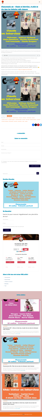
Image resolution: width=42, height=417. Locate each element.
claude (33, 117)
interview (27, 119)
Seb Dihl (20, 414)
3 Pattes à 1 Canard (8, 281)
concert (23, 119)
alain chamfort (9, 117)
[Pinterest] (38, 125)
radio (23, 121)
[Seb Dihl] (3, 2)
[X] (36, 125)
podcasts (20, 121)
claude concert (5, 119)
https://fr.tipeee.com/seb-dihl (25, 69)
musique (38, 119)
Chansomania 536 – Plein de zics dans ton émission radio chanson (18, 366)
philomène (11, 121)
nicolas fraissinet (5, 121)
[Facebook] (33, 125)
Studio (31, 414)
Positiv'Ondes (7, 279)
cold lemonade (18, 119)
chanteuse (29, 117)
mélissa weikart (33, 119)
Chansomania (7, 277)
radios (26, 121)
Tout (5, 285)
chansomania (15, 117)
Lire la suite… (18, 333)
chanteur (24, 117)
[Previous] (5, 195)
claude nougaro (11, 119)
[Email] (41, 125)
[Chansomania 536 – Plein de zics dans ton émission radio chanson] (21, 349)
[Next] (37, 195)
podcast (15, 121)
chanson (20, 117)
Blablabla (6, 283)
